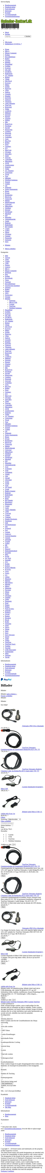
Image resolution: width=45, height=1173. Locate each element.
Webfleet (8, 454)
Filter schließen (6, 821)
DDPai (7, 366)
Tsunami (8, 282)
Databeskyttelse (10, 7)
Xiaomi (7, 427)
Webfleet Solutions (15, 308)
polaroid (7, 610)
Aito (6, 476)
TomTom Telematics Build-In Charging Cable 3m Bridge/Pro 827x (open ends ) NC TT (21, 770)
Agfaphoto (8, 472)
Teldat (7, 414)
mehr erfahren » (11, 694)
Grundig (8, 340)
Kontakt (7, 13)
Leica (7, 571)
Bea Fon (8, 386)
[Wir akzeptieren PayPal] (6, 680)
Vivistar (7, 297)
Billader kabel (5, 1002)
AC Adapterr (9, 416)
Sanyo (7, 627)
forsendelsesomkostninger (12, 1129)
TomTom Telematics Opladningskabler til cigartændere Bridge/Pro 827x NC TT (20, 748)
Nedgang (4, 1171)
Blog (6, 1116)
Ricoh (7, 620)
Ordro (7, 599)
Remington (8, 441)
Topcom (7, 403)
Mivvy (7, 269)
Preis (2, 827)
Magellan (8, 463)
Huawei (7, 549)
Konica (7, 566)
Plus (6, 274)
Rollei (7, 622)
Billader (7, 299)
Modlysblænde (10, 448)
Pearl (6, 603)
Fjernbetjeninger (10, 525)
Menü (7, 32)
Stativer (7, 338)
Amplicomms (9, 411)
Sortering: (4, 819)
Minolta (7, 584)
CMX (7, 511)
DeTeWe (8, 343)
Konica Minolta (10, 568)
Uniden (7, 429)
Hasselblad (8, 310)
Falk (6, 523)
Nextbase (8, 371)
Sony (6, 633)
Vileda (7, 325)
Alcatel (7, 478)
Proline (7, 276)
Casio (7, 508)
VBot (7, 336)
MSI (6, 256)
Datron (7, 265)
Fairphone (8, 521)
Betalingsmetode (10, 5)
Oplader (7, 597)
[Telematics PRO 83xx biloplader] (11, 726)
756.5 (10, 829)
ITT (6, 394)
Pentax (7, 605)
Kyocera (8, 569)
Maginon (8, 579)
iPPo (6, 554)
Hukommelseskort (11, 551)
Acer (6, 467)
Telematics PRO (22, 1002)
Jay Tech (8, 558)
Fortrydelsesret (10, 9)
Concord (8, 513)
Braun (7, 437)
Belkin (7, 388)
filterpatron (8, 407)
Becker (7, 497)
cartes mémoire (10, 349)
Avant (7, 489)
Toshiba (7, 646)
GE (6, 431)
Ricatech (8, 618)
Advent (7, 258)
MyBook (8, 272)
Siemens (8, 287)
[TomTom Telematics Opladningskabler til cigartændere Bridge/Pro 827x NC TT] (11, 747)
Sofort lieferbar (6, 825)
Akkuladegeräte (10, 465)
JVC (6, 562)
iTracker (7, 364)
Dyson (7, 439)
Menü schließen (10, 249)
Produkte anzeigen (7, 823)
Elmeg (7, 291)
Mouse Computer (11, 271)
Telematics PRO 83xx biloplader (33, 726)
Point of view (9, 609)
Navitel (7, 373)
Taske (7, 638)
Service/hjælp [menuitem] (10, 9)
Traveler (7, 648)
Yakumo (8, 655)
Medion (7, 581)
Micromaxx (9, 582)
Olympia (8, 398)
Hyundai (8, 553)
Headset (7, 342)
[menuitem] (24, 5)
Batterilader (9, 495)
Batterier (8, 493)
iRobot (7, 323)
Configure (10, 1171)
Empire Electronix (11, 519)
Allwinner (8, 480)
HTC (6, 547)
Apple (7, 483)
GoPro (7, 543)
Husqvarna (8, 375)
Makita (7, 446)
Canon (7, 506)
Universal (8, 450)
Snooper (8, 360)
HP (6, 545)
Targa (7, 280)
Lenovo (7, 267)
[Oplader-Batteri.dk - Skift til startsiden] (22, 29)
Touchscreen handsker (12, 286)
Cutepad (8, 517)
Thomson (8, 347)
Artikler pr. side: (6, 844)
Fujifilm (7, 312)
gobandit (8, 539)
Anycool (8, 381)
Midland (8, 358)
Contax (7, 515)
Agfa (6, 470)
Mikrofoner (9, 452)
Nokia (7, 594)
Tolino (7, 640)
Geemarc (8, 392)
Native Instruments (11, 435)
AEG (7, 293)
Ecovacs (8, 328)
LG (6, 575)
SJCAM (7, 315)
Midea (7, 330)
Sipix (6, 631)
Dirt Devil (8, 327)
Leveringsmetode (10, 14)
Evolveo (8, 314)
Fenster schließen (6, 696)
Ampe (7, 482)
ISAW (7, 556)
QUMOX (8, 317)
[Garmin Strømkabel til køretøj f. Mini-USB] (11, 787)
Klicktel (7, 455)
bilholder (8, 424)
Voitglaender (9, 652)
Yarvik (7, 657)
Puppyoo (8, 334)
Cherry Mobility (10, 510)
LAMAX (8, 356)
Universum (8, 418)
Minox (7, 586)
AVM (7, 409)
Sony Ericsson (10, 635)
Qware (7, 614)
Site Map (8, 1107)
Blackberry (8, 502)
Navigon (8, 590)
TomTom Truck (10, 644)
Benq (7, 498)
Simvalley (8, 399)
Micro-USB (13, 302)
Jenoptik (8, 560)
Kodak (7, 564)
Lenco (7, 573)
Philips (7, 607)
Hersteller (4, 831)
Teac (6, 422)
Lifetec (7, 577)
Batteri (7, 289)
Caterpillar (8, 405)
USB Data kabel (10, 650)
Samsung (12, 300)
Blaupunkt (8, 504)
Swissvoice (8, 295)
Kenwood (8, 353)
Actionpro (8, 469)
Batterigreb (8, 319)
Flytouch (8, 528)
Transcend (8, 444)
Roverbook (8, 278)
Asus (6, 485)
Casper (7, 261)
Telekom (8, 345)
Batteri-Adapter (10, 491)
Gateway (8, 534)
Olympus (8, 596)
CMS (7, 263)
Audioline (8, 383)
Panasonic (8, 601)
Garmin (11, 304)
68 (5, 829)
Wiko (7, 653)
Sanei (7, 625)
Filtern (3, 817)
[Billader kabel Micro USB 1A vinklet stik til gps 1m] (11, 812)
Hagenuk (8, 379)
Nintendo (8, 433)
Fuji (6, 530)
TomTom (12, 306)
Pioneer (7, 362)
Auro (6, 385)
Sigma (7, 629)
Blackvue (8, 442)
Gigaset (7, 538)
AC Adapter (9, 321)
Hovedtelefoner (10, 284)
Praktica (7, 612)
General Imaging (10, 536)
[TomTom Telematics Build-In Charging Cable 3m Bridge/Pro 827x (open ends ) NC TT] (11, 769)
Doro (6, 390)
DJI (6, 461)
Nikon (7, 592)
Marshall (8, 459)
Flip (6, 526)
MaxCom (8, 396)
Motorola (8, 588)
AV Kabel (8, 487)
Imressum (8, 11)
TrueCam (8, 351)
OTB (10, 837)
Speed (7, 637)
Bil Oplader (9, 500)
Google (7, 541)
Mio (6, 368)
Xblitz (7, 355)
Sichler (7, 332)
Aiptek (7, 474)
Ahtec (7, 259)
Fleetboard (8, 457)
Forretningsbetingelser (12, 16)
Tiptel (7, 401)
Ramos (7, 616)
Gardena (8, 377)
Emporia (8, 413)
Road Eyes (8, 370)
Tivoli (7, 420)
